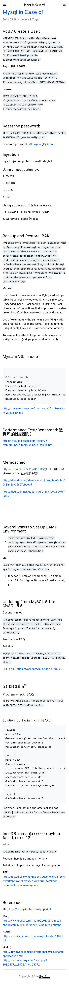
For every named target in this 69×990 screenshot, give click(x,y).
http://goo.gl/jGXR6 (40, 144)
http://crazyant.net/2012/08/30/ (23, 469)
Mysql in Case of (23, 12)
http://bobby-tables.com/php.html (30, 909)
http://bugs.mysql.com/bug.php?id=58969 (35, 669)
